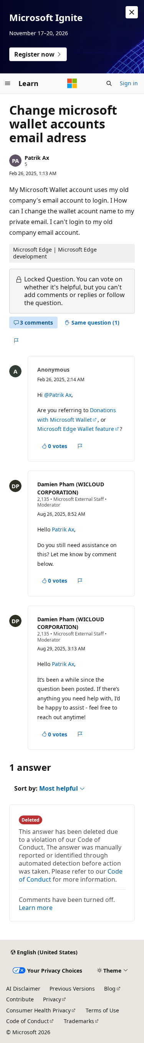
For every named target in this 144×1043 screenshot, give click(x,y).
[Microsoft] (72, 83)
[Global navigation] (7, 83)
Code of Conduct (27, 1021)
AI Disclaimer (23, 988)
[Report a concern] (16, 341)
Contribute (20, 999)
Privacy (52, 999)
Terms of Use (102, 1010)
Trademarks (79, 1021)
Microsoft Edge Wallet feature (75, 428)
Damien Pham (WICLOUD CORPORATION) (70, 488)
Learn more (36, 907)
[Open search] (109, 83)
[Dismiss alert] (132, 12)
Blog (110, 988)
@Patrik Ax (57, 394)
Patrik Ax (37, 157)
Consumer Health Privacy (38, 1010)
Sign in (129, 83)
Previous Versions (72, 988)
